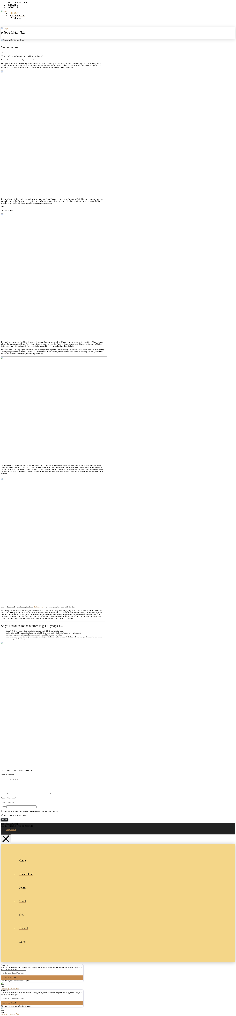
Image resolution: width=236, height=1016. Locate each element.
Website (3, 807)
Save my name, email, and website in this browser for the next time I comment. (31, 811)
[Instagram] (3, 833)
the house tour (39, 607)
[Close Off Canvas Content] (6, 839)
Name (3, 798)
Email (4, 802)
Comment (4, 794)
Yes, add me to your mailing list (14, 815)
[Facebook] (1, 833)
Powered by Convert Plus (10, 989)
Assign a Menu (11, 830)
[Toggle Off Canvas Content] (118, 36)
